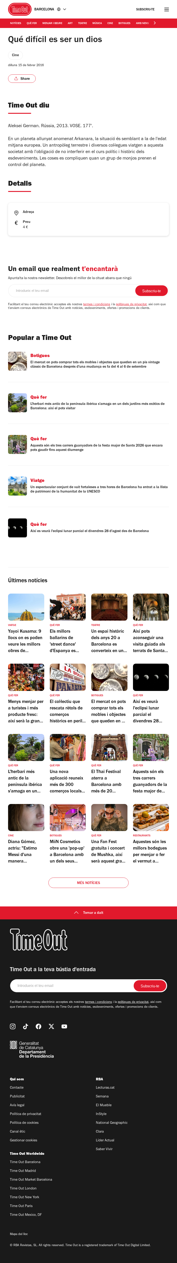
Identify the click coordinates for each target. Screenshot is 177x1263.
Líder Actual (105, 1141)
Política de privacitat (25, 1114)
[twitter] (51, 1026)
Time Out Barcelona (25, 1162)
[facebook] (38, 1026)
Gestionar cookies (23, 1141)
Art (70, 23)
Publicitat (17, 1097)
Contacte (17, 1088)
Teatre (82, 23)
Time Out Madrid (23, 1171)
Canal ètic (17, 1132)
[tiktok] (25, 1026)
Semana (102, 1097)
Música (97, 23)
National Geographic (111, 1123)
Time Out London (23, 1189)
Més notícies (88, 883)
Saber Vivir (104, 1149)
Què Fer (32, 23)
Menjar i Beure (52, 23)
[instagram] (12, 1026)
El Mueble (104, 1105)
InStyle (101, 1114)
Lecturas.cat (105, 1088)
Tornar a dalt (93, 913)
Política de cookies (24, 1123)
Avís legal (17, 1105)
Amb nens (142, 23)
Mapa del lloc (19, 1234)
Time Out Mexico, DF (26, 1215)
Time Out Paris (21, 1206)
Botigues (124, 23)
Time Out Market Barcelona (31, 1180)
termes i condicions (96, 304)
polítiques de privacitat (131, 304)
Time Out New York (24, 1197)
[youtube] (64, 1026)
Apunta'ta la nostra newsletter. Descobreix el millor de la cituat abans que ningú (70, 278)
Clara (100, 1132)
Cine (110, 23)
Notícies (15, 23)
